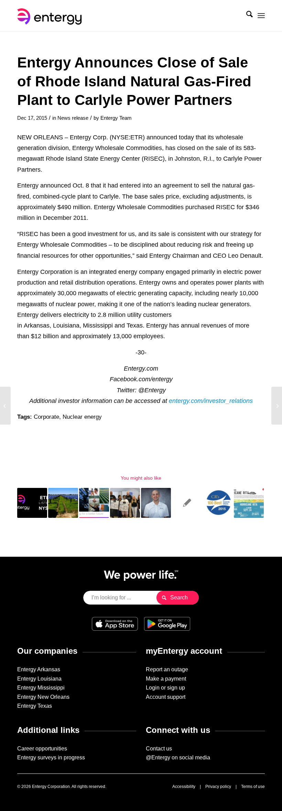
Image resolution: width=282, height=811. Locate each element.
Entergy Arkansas (38, 669)
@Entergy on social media (178, 757)
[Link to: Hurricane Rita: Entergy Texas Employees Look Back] (249, 503)
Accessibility (183, 786)
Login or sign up (165, 688)
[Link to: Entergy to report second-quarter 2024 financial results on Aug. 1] (32, 503)
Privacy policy (218, 786)
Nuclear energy (82, 417)
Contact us (159, 748)
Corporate (46, 417)
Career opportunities (42, 748)
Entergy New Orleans (43, 697)
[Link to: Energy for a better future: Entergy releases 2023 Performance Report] (94, 503)
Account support (165, 697)
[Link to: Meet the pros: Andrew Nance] (156, 503)
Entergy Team (116, 118)
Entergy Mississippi (41, 688)
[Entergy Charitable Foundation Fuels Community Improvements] (5, 406)
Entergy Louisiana (39, 679)
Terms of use (253, 786)
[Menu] (261, 15)
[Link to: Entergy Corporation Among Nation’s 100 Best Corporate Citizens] (218, 503)
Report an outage (167, 669)
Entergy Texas (34, 706)
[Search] (246, 15)
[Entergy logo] (51, 15)
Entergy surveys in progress (51, 757)
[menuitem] (246, 15)
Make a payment (166, 679)
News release (72, 118)
